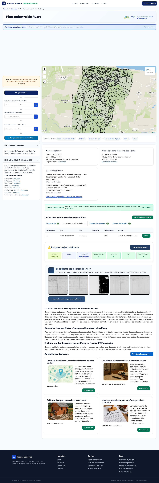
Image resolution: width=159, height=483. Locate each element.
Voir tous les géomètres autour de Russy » (64, 197)
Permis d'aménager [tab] (98, 223)
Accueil (74, 3)
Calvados (14, 9)
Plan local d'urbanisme (96, 463)
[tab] (21, 145)
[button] (21, 145)
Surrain (126, 139)
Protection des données (127, 466)
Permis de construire (95, 466)
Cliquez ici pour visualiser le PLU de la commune (142, 18)
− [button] (44, 72)
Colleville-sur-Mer (94, 139)
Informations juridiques (127, 460)
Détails (146, 235)
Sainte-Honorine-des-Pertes (66, 139)
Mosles (135, 139)
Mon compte (151, 3)
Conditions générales (126, 463)
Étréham (82, 139)
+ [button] (44, 69)
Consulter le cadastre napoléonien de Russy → (66, 299)
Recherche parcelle (95, 460)
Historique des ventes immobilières (21, 138)
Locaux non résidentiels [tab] (74, 223)
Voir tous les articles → (142, 354)
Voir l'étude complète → (140, 247)
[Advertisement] (79, 48)
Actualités (95, 3)
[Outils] (44, 81)
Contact (105, 3)
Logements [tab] (52, 223)
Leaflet (154, 132)
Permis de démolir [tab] (121, 223)
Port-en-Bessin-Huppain (112, 139)
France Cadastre (22, 3)
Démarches (84, 3)
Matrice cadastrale (94, 469)
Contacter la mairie (109, 162)
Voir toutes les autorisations (142, 217)
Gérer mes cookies (125, 472)
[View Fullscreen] (44, 77)
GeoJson (16, 179)
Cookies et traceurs (126, 469)
